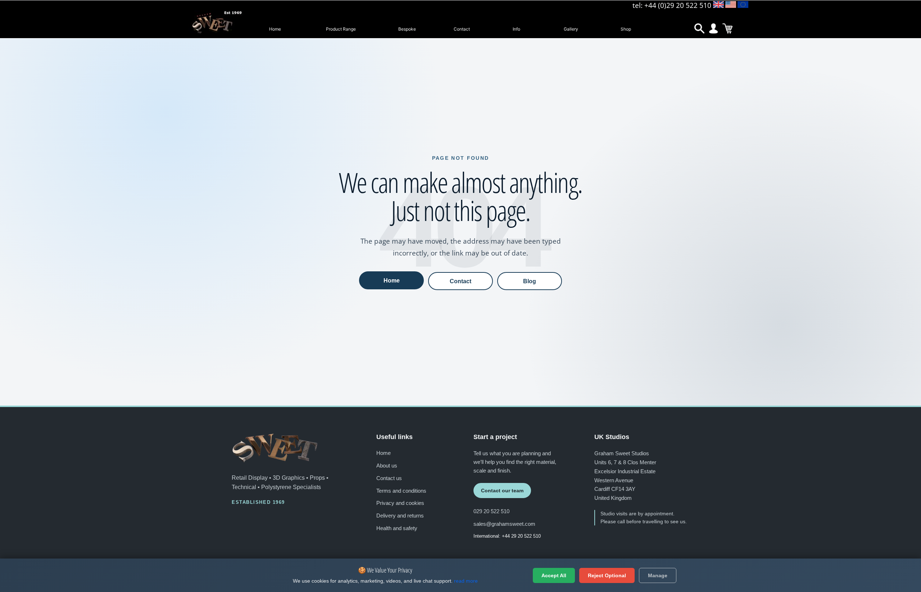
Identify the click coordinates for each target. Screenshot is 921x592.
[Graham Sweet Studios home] (275, 448)
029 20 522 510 (491, 511)
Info (516, 29)
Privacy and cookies (400, 503)
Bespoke (407, 29)
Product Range (341, 29)
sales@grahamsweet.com (504, 524)
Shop (626, 29)
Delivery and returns (400, 515)
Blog (529, 281)
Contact (462, 29)
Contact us (389, 478)
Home (275, 29)
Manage (657, 575)
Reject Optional (607, 575)
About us (386, 465)
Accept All (553, 575)
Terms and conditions (401, 491)
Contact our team (502, 490)
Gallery (571, 29)
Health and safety (396, 528)
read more (466, 581)
